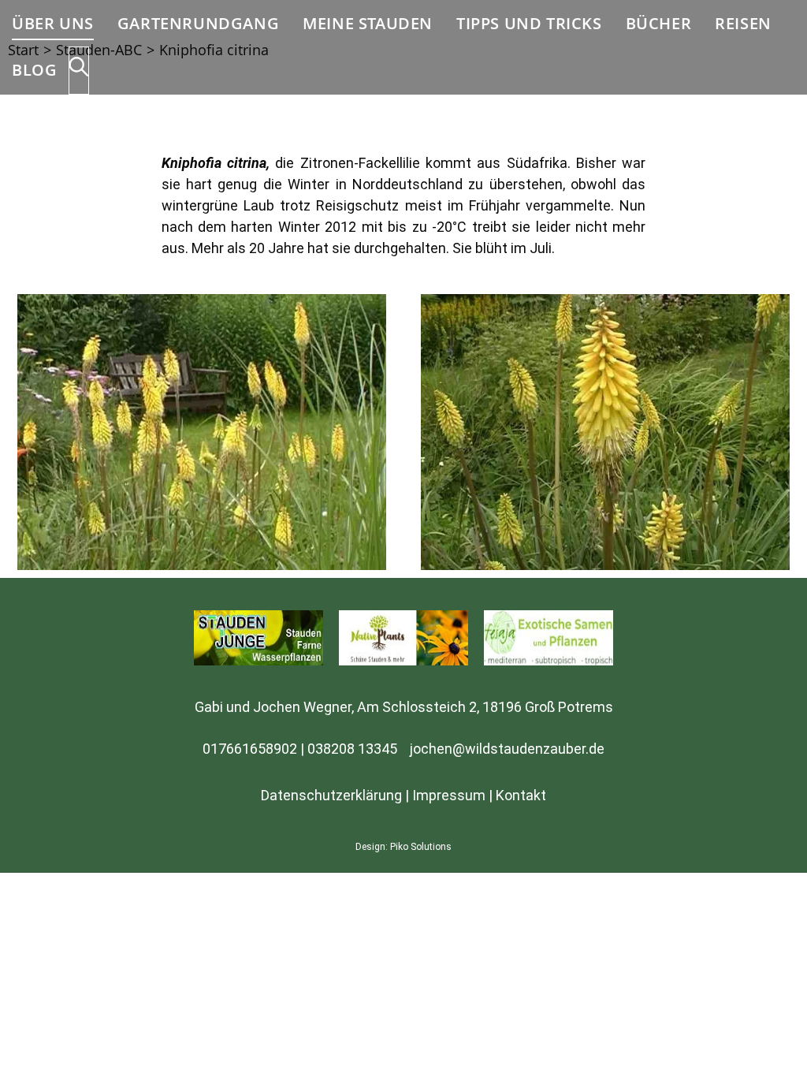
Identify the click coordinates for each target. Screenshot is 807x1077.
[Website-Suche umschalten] (79, 71)
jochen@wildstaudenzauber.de (507, 748)
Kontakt (521, 795)
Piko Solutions (421, 846)
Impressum (448, 795)
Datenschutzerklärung (331, 795)
